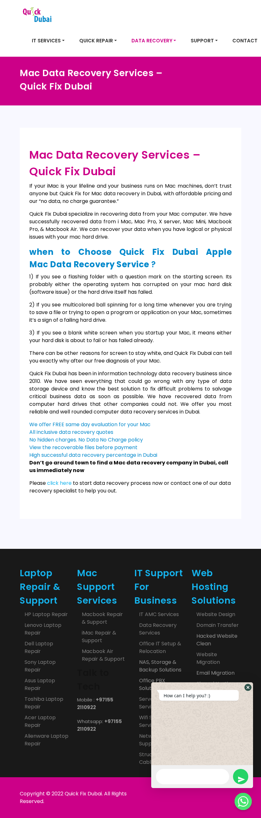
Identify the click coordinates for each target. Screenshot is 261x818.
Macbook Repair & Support (102, 618)
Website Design (215, 614)
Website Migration (208, 658)
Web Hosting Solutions (214, 587)
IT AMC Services (159, 614)
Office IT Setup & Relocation (160, 647)
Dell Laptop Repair (39, 647)
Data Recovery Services (158, 628)
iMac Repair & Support (99, 636)
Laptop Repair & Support (40, 587)
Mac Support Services (97, 587)
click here (59, 483)
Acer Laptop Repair (40, 721)
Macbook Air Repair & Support (103, 655)
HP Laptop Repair (46, 614)
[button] (247, 687)
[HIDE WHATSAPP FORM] (243, 801)
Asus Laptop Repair (40, 684)
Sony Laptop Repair (40, 665)
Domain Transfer (217, 625)
